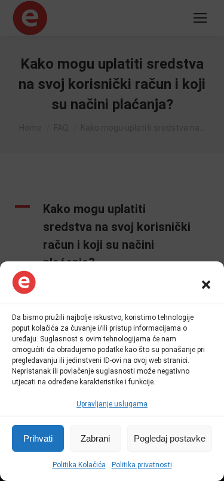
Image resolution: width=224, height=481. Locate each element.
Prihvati (38, 438)
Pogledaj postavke (169, 438)
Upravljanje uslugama (112, 404)
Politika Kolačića (79, 465)
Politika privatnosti (142, 465)
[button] (206, 285)
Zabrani (95, 438)
